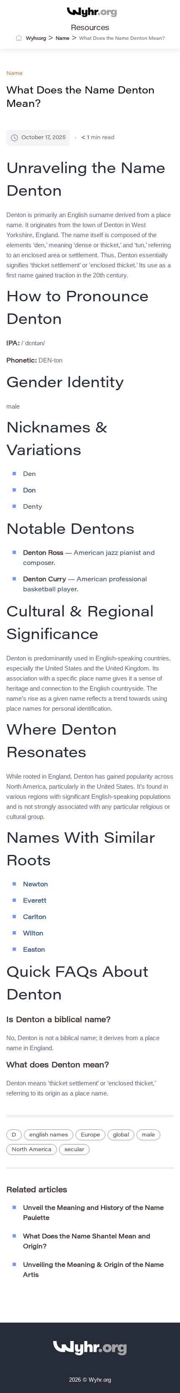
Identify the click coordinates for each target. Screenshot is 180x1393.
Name (14, 73)
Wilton (33, 934)
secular (74, 1149)
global (121, 1135)
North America (31, 1149)
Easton (34, 950)
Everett (34, 901)
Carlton (34, 917)
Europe (90, 1135)
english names (48, 1135)
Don (29, 491)
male (148, 1135)
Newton (35, 885)
